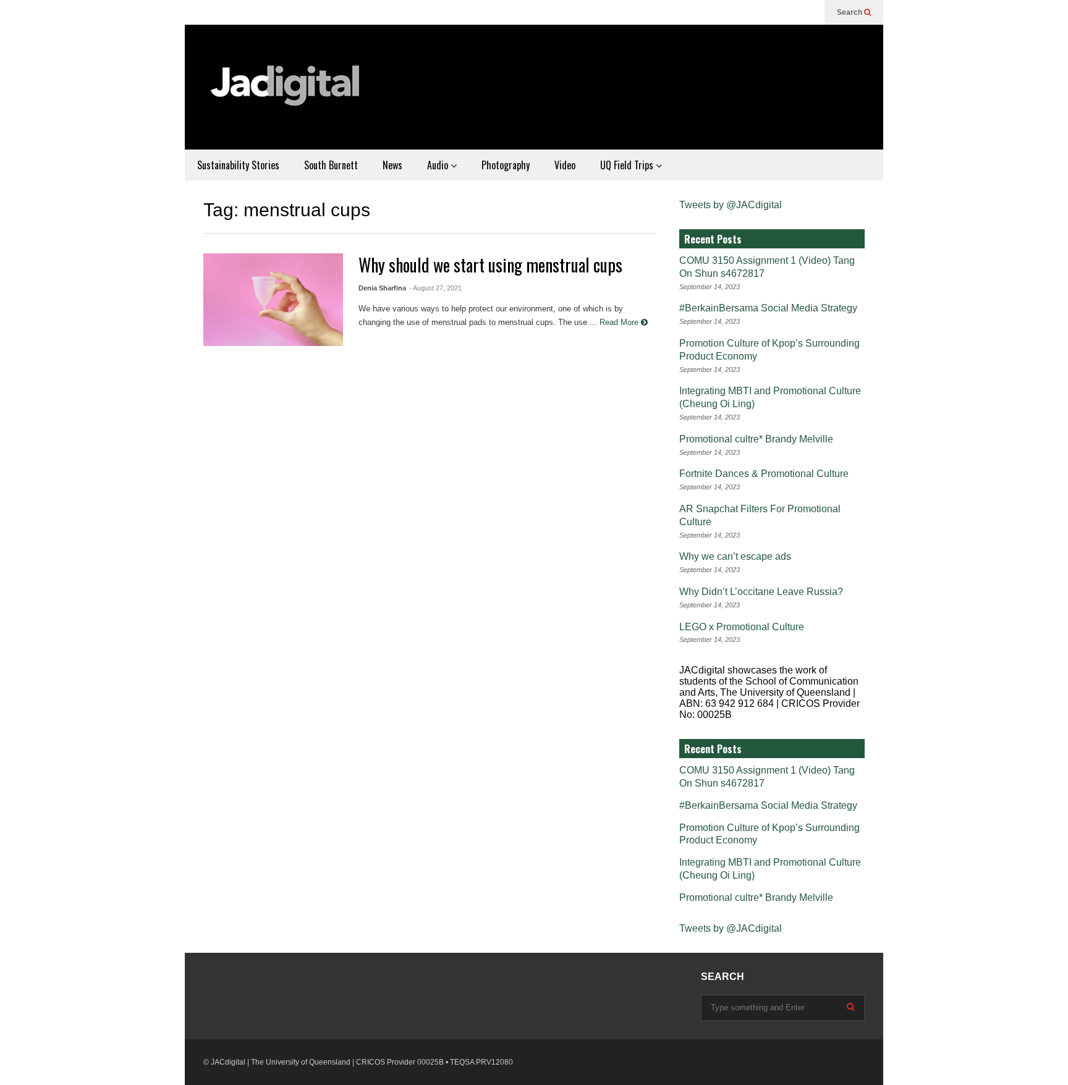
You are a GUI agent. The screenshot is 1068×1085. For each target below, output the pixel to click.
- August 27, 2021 (435, 288)
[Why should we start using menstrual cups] (273, 299)
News (392, 165)
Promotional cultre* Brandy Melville (756, 439)
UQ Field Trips (628, 165)
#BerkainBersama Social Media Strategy (768, 308)
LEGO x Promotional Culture (741, 627)
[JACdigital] (286, 93)
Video (564, 165)
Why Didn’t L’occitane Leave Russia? (761, 591)
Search (850, 12)
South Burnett (331, 165)
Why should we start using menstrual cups (490, 264)
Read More (620, 322)
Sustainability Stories (238, 165)
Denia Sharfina (382, 288)
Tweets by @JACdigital (730, 205)
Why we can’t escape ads (735, 556)
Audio (439, 165)
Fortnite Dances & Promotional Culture (764, 473)
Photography (505, 165)
